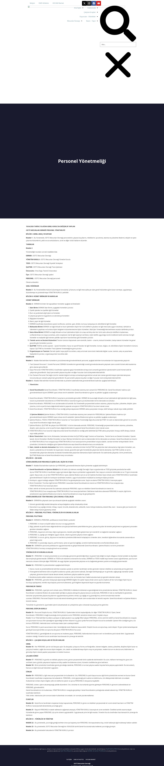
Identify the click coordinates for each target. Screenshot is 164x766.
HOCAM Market (58, 3)
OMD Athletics (44, 3)
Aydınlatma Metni (112, 749)
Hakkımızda (91, 8)
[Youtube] (98, 3)
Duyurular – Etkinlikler (88, 17)
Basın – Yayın (91, 21)
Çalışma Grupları (90, 12)
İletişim (32, 3)
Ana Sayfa (77, 8)
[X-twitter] (84, 3)
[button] (118, 24)
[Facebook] (93, 3)
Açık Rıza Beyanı (66, 751)
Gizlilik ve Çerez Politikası (96, 751)
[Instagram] (89, 3)
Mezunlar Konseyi (73, 21)
